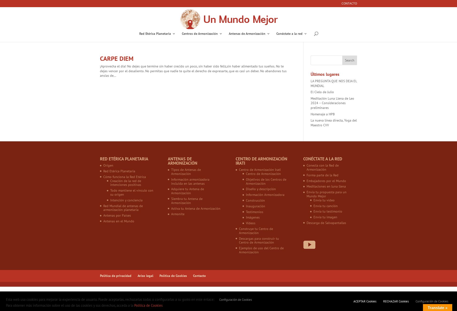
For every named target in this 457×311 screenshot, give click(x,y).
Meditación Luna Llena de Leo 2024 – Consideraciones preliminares (332, 103)
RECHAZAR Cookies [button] (396, 301)
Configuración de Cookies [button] (235, 300)
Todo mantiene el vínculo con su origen (131, 192)
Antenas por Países (117, 215)
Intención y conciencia (126, 200)
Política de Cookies (173, 276)
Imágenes (253, 217)
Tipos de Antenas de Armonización (186, 172)
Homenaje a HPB (323, 114)
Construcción (255, 200)
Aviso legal (145, 276)
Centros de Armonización (200, 34)
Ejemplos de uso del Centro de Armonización (261, 250)
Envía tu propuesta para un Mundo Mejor (327, 194)
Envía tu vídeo (324, 200)
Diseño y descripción (261, 189)
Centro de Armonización (263, 174)
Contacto (349, 3)
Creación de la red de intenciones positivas (125, 183)
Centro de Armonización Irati (260, 170)
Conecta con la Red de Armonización (323, 167)
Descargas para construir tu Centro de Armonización (259, 240)
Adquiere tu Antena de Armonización (187, 191)
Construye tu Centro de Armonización (256, 231)
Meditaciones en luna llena (326, 186)
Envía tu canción (325, 206)
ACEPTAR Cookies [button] (364, 301)
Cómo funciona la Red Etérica (124, 177)
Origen (108, 165)
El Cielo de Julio (322, 92)
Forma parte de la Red (322, 175)
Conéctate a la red (289, 34)
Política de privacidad (115, 276)
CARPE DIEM (117, 58)
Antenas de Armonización (247, 34)
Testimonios (254, 212)
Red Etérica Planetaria (155, 34)
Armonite (177, 214)
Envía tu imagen (325, 217)
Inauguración (255, 206)
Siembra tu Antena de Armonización (187, 201)
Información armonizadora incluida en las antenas (190, 181)
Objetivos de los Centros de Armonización (266, 181)
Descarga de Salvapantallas (326, 223)
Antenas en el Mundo (118, 221)
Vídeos (250, 223)
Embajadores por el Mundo (326, 181)
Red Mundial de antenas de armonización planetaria (123, 208)
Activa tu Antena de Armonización (195, 208)
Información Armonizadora (265, 195)
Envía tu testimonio (327, 211)
